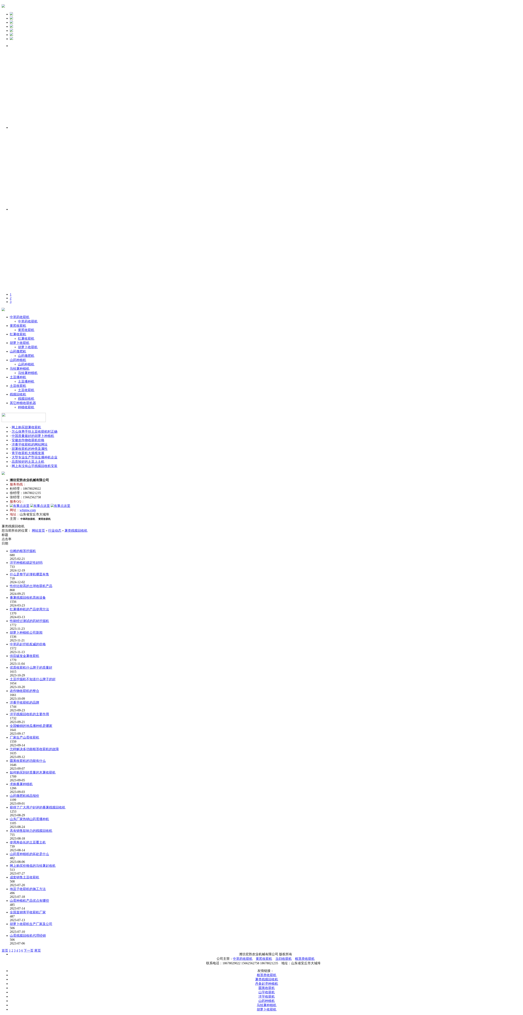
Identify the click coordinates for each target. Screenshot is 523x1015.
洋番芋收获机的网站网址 (30, 444)
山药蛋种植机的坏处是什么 (29, 854)
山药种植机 (18, 360)
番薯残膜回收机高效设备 (28, 597)
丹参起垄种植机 (266, 983)
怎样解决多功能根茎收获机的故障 (34, 749)
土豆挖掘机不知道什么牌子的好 (33, 679)
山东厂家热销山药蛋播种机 (29, 819)
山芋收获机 (266, 992)
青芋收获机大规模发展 (28, 453)
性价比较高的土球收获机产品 (31, 586)
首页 (5, 950)
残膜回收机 (18, 394)
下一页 (29, 950)
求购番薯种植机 (21, 784)
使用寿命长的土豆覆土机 (28, 842)
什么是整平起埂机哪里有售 (29, 574)
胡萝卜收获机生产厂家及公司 (31, 924)
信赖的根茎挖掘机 (23, 551)
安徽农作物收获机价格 (28, 440)
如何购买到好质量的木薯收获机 (33, 772)
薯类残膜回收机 (76, 530)
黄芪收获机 (18, 325)
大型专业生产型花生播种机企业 (34, 457)
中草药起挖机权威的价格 (28, 644)
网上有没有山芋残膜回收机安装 (34, 466)
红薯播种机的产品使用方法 (29, 609)
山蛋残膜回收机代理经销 (28, 935)
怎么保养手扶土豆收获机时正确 (34, 431)
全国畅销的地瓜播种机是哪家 (31, 726)
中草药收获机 (19, 317)
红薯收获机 (18, 334)
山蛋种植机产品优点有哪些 (29, 900)
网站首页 (38, 530)
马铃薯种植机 (19, 368)
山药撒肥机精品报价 (24, 795)
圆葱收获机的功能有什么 (28, 760)
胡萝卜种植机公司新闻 (26, 632)
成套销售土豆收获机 (24, 877)
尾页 (37, 950)
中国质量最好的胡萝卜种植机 (33, 436)
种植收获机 (26, 407)
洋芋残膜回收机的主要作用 (29, 714)
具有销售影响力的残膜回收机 (31, 830)
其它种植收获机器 (23, 403)
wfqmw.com (28, 510)
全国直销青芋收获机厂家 (28, 912)
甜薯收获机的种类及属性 (30, 448)
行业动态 (54, 530)
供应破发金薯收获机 (24, 656)
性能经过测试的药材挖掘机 (29, 621)
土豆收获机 (18, 385)
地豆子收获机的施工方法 (28, 889)
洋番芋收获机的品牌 (24, 702)
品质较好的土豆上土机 (28, 461)
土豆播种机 (18, 377)
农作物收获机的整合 (24, 691)
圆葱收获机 (266, 988)
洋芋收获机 (266, 996)
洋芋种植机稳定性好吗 (26, 562)
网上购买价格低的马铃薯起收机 (33, 865)
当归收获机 (283, 958)
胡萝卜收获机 (19, 343)
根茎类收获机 (305, 958)
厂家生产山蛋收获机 (24, 737)
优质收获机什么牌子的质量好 (31, 667)
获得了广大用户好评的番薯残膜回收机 (37, 807)
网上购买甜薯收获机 (26, 427)
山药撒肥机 (18, 351)
